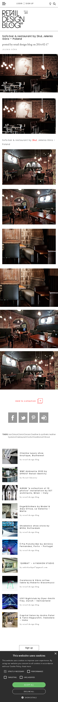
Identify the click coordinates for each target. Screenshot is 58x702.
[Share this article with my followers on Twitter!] (23, 417)
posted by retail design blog (17, 44)
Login (19, 3)
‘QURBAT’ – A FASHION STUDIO (37, 563)
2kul (34, 140)
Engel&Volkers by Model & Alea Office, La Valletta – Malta (35, 508)
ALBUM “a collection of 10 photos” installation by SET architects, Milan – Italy (36, 490)
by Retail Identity (28, 478)
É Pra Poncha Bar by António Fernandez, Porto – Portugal (36, 545)
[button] (5, 671)
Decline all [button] (29, 691)
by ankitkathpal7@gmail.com (34, 567)
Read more (26, 666)
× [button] (55, 654)
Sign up (29, 3)
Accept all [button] (29, 685)
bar (10, 434)
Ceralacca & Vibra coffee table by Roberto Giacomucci (37, 581)
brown (28, 434)
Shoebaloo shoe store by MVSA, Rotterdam (35, 527)
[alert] (29, 676)
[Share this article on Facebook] (12, 417)
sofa (30, 437)
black (15, 434)
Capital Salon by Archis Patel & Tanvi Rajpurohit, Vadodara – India (37, 617)
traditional (38, 437)
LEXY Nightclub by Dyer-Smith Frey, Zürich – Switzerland (37, 599)
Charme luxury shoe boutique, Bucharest (32, 454)
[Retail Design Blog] (29, 19)
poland (12, 437)
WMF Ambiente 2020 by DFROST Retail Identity (33, 472)
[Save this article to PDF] (43, 417)
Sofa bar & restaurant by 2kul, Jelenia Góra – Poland (27, 37)
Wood (47, 437)
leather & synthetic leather (44, 434)
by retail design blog (29, 459)
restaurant (22, 437)
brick (21, 434)
